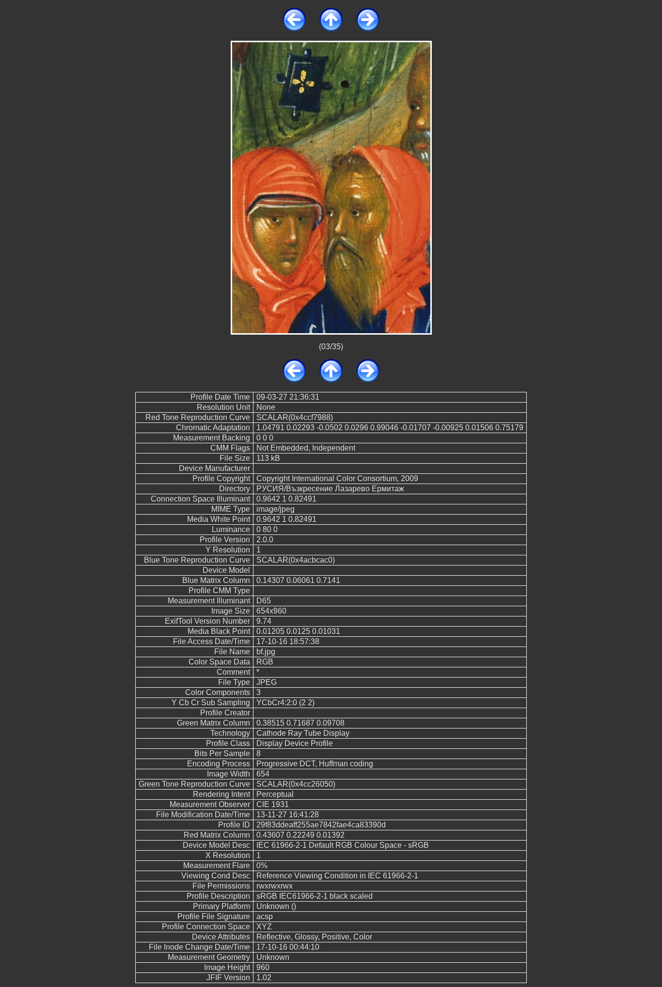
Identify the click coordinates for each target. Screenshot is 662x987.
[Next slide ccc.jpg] (367, 28)
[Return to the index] (331, 28)
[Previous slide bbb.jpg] (294, 28)
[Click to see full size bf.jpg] (331, 187)
